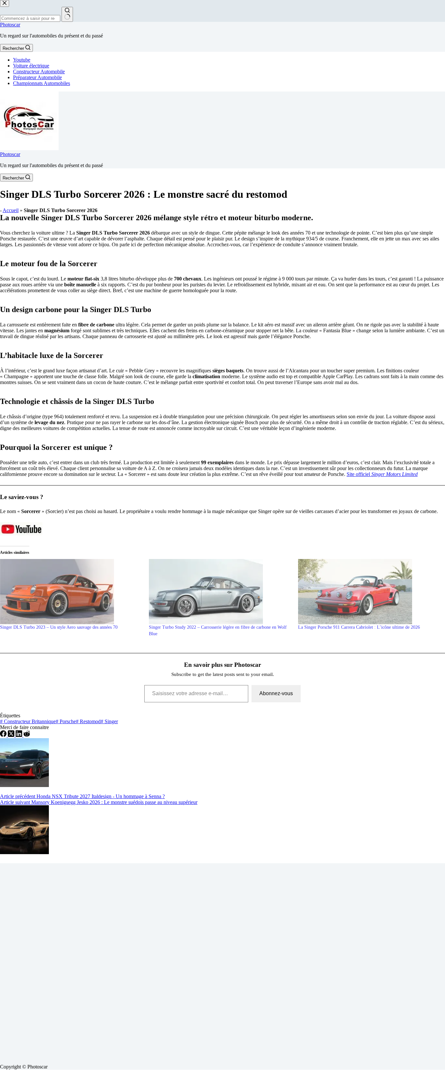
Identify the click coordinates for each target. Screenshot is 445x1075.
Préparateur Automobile (37, 77)
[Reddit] (26, 735)
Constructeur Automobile (39, 71)
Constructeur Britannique (28, 721)
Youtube (21, 60)
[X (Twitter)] (12, 735)
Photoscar (10, 24)
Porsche (66, 721)
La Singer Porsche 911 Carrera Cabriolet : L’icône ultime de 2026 (359, 627)
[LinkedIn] (19, 735)
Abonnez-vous (276, 693)
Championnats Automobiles (41, 83)
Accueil (11, 210)
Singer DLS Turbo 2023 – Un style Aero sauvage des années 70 (59, 627)
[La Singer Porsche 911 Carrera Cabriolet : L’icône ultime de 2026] (369, 591)
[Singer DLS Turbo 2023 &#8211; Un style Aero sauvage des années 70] (71, 591)
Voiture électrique (31, 65)
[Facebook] (4, 735)
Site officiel (382, 474)
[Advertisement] (195, 961)
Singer (109, 721)
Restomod (88, 721)
